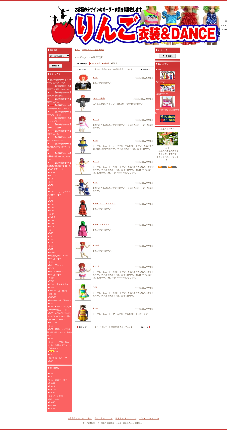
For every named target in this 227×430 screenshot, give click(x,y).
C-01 (51, 201)
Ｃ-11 (51, 230)
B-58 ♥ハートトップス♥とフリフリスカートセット (59, 308)
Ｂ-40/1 (52, 252)
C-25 (51, 243)
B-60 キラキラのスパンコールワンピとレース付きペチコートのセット (59, 316)
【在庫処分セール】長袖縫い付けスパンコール (59, 164)
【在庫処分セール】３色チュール (59, 132)
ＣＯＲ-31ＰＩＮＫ (101, 224)
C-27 (51, 249)
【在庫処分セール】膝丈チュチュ (59, 100)
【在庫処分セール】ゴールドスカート (59, 126)
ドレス (160, 69)
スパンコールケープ (58, 358)
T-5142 (52, 409)
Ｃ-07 (51, 214)
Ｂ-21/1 (96, 119)
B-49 (51, 303)
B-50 (51, 355)
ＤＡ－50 (53, 175)
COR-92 (52, 297)
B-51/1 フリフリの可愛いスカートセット (58, 193)
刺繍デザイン (163, 94)
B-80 (51, 198)
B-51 (51, 185)
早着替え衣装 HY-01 (58, 255)
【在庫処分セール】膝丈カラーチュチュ (59, 139)
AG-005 (52, 405)
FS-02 (51, 268)
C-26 (51, 246)
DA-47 (52, 402)
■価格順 (105, 63)
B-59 (51, 326)
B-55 (51, 188)
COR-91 (52, 294)
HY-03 (52, 287)
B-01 (51, 179)
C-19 (51, 233)
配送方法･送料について (125, 418)
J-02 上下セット (56, 265)
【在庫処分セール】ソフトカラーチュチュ (59, 119)
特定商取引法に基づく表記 (80, 418)
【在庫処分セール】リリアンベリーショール (59, 87)
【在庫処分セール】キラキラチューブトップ (59, 81)
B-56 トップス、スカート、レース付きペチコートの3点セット (59, 345)
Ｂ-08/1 (96, 245)
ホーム (77, 50)
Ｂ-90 (95, 308)
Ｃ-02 (51, 204)
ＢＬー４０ (54, 399)
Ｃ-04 (95, 77)
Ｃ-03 (51, 207)
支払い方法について (104, 418)
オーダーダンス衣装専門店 (93, 50)
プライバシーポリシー (149, 418)
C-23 (51, 236)
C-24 (51, 239)
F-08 (56, 351)
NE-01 (51, 278)
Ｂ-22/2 (96, 161)
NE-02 (51, 281)
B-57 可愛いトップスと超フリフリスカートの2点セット (59, 332)
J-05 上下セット (56, 275)
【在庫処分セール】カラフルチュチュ (59, 94)
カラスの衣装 (99, 98)
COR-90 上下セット (58, 291)
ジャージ (161, 82)
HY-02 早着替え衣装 (58, 284)
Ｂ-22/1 (96, 266)
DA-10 (52, 386)
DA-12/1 (52, 389)
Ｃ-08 (51, 220)
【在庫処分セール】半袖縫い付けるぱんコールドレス (59, 156)
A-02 (51, 377)
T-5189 (52, 172)
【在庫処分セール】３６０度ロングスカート (59, 107)
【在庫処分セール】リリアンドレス (59, 113)
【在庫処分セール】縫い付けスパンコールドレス (59, 146)
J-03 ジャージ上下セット (60, 300)
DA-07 (52, 393)
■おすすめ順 (95, 63)
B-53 (51, 339)
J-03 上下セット (56, 271)
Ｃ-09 (51, 223)
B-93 (51, 262)
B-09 (51, 182)
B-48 (51, 361)
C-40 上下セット (56, 169)
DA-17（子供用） (57, 396)
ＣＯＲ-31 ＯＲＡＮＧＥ (104, 203)
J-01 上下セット (56, 259)
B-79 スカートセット (59, 380)
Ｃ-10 (51, 227)
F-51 (51, 373)
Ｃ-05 (51, 211)
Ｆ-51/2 (52, 217)
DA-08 (52, 383)
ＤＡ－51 (53, 323)
